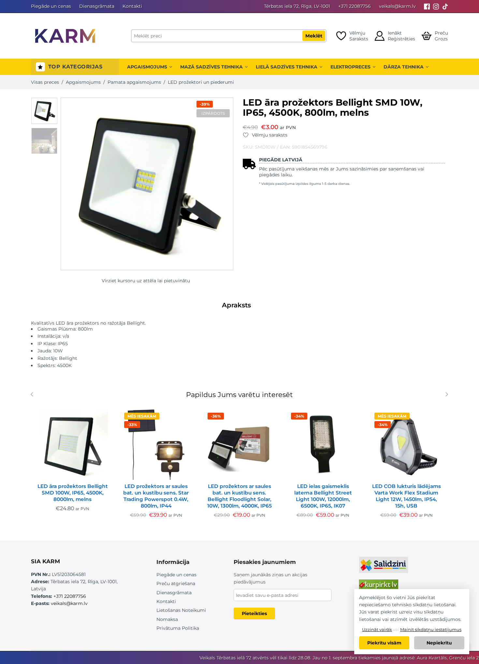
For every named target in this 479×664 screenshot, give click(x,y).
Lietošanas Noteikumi (181, 610)
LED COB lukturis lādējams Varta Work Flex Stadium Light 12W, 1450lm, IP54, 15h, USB (406, 496)
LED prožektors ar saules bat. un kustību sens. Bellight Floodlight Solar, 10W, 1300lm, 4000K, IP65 (239, 496)
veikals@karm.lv (397, 6)
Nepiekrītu (439, 643)
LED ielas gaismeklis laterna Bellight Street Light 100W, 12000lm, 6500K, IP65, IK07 (323, 496)
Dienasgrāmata (96, 6)
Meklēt (313, 36)
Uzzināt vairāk (377, 629)
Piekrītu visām (384, 643)
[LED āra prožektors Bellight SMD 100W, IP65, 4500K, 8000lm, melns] (72, 444)
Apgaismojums (147, 67)
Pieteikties (254, 613)
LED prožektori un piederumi (201, 82)
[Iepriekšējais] (33, 395)
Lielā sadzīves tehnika (286, 67)
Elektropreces (350, 67)
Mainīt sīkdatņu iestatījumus (430, 629)
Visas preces (45, 82)
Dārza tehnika (404, 67)
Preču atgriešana (175, 583)
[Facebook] (427, 6)
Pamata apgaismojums (134, 82)
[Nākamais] (450, 395)
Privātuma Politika (177, 628)
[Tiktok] (445, 6)
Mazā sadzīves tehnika (211, 67)
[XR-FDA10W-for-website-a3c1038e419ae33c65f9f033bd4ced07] (44, 111)
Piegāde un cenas (51, 6)
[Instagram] (436, 6)
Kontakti (132, 6)
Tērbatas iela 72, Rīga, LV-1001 (297, 6)
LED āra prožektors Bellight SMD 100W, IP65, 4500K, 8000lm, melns (72, 492)
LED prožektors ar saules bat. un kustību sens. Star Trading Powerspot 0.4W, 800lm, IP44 (156, 496)
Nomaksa (167, 619)
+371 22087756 (354, 6)
